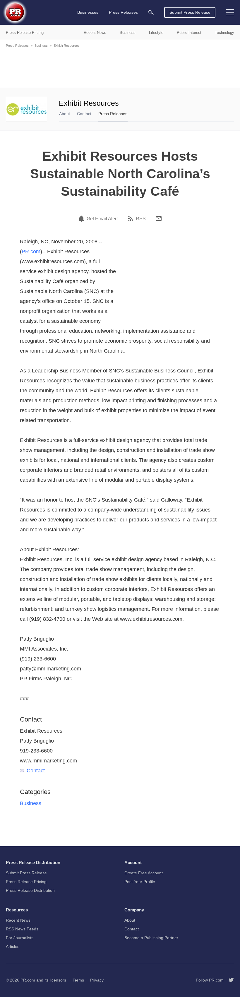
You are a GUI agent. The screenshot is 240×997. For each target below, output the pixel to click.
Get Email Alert (102, 218)
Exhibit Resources (67, 45)
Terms (78, 980)
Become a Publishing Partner (151, 937)
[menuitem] (151, 12)
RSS (141, 218)
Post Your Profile (139, 881)
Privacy (97, 980)
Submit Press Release (189, 12)
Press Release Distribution (30, 890)
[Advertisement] (120, 67)
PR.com (31, 251)
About (64, 113)
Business (41, 45)
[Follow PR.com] (229, 980)
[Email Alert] (82, 218)
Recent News (18, 920)
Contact (84, 113)
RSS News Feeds (22, 929)
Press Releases (17, 45)
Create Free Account (143, 873)
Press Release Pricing (26, 881)
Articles (12, 946)
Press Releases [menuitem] (123, 12)
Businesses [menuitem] (87, 12)
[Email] (158, 218)
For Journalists (19, 937)
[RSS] (131, 218)
